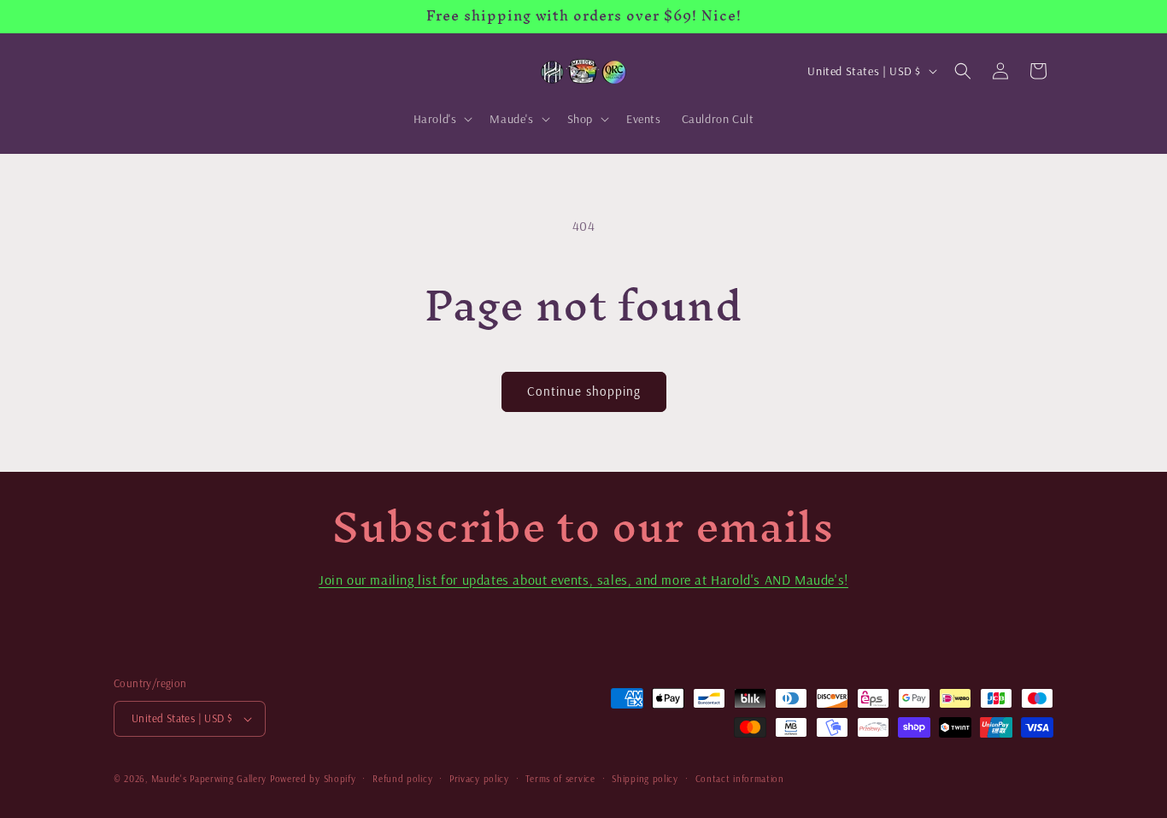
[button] (441, 119)
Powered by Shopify (313, 779)
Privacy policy (479, 779)
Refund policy (402, 779)
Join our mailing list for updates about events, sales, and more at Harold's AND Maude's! (583, 579)
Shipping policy (645, 779)
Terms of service (560, 779)
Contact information (739, 779)
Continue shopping (584, 391)
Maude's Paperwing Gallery (209, 779)
